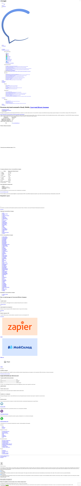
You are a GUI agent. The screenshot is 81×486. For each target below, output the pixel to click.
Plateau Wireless (4, 224)
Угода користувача (3, 456)
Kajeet (3, 254)
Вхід (3, 5)
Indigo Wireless (4, 222)
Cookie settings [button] (3, 485)
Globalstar (3, 221)
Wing (3, 288)
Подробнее (2, 310)
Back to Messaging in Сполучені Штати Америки (8, 114)
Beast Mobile (4, 240)
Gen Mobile (4, 250)
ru (4, 4)
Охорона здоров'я (5, 446)
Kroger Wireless (4, 255)
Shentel (3, 225)
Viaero (3, 231)
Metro (3, 259)
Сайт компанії (19, 382)
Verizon (3, 230)
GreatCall (3, 252)
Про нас (3, 428)
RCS (8, 62)
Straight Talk (4, 274)
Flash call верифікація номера (16, 75)
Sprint (3, 226)
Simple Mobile (4, 272)
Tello (3, 275)
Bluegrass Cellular (5, 213)
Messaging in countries (5, 109)
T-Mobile (3, 227)
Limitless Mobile (4, 223)
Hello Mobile (4, 253)
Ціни (3, 80)
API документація (5, 451)
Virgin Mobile (4, 286)
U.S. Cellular (4, 228)
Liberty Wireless (4, 256)
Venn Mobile (4, 285)
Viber (8, 55)
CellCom (3, 216)
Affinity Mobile (4, 236)
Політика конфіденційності (4, 455)
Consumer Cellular (5, 246)
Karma (3, 295)
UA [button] (2, 3)
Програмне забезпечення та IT (7, 443)
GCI (3, 219)
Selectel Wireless (4, 271)
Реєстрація (4, 6)
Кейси (11, 88)
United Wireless (4, 229)
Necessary (3, 471)
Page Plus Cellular (5, 263)
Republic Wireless (5, 269)
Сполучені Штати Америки (39, 107)
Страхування (4, 445)
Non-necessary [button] (2, 473)
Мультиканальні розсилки (18, 68)
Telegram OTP (9, 59)
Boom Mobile (4, 242)
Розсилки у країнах (14, 78)
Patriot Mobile (4, 264)
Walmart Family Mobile (5, 287)
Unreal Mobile (4, 284)
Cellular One (4, 217)
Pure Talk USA (4, 266)
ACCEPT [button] (7, 485)
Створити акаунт (3, 304)
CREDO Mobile (4, 245)
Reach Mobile (4, 267)
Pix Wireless (4, 265)
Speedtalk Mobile (4, 273)
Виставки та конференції (6, 440)
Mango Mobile (4, 258)
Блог (3, 104)
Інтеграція (4, 81)
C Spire (3, 214)
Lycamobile (4, 257)
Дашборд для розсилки (17, 66)
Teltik (3, 276)
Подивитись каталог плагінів (5, 373)
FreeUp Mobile (4, 249)
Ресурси (3, 82)
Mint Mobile (4, 260)
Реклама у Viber (14, 79)
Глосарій (14, 87)
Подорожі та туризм (5, 442)
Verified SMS (9, 60)
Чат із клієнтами (4, 432)
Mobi (3, 261)
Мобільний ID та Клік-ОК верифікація (18, 74)
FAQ (11, 86)
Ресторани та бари (5, 441)
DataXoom (4, 247)
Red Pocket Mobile (5, 268)
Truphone (3, 281)
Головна (3, 49)
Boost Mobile (4, 243)
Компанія (3, 97)
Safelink (3, 270)
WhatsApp (8, 56)
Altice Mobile (4, 239)
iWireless (3, 233)
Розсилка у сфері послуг (6, 447)
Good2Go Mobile (5, 251)
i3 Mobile (3, 290)
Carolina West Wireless (5, 215)
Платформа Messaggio (5, 431)
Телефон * (18, 380)
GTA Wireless (4, 220)
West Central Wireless (5, 232)
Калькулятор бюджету (15, 77)
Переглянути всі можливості (10, 70)
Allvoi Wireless (4, 238)
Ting (3, 278)
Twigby (3, 282)
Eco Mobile (4, 248)
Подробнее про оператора (20, 114)
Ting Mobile (4, 279)
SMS (8, 53)
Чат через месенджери (16, 67)
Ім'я (17, 379)
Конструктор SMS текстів (15, 76)
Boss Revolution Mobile (5, 244)
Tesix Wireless (4, 277)
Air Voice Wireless (5, 237)
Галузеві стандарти (5, 453)
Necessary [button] (1, 470)
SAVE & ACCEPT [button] (3, 477)
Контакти (1, 209)
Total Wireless (4, 280)
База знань (12, 85)
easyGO (3, 289)
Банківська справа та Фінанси (7, 444)
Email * (18, 381)
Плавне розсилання (17, 69)
